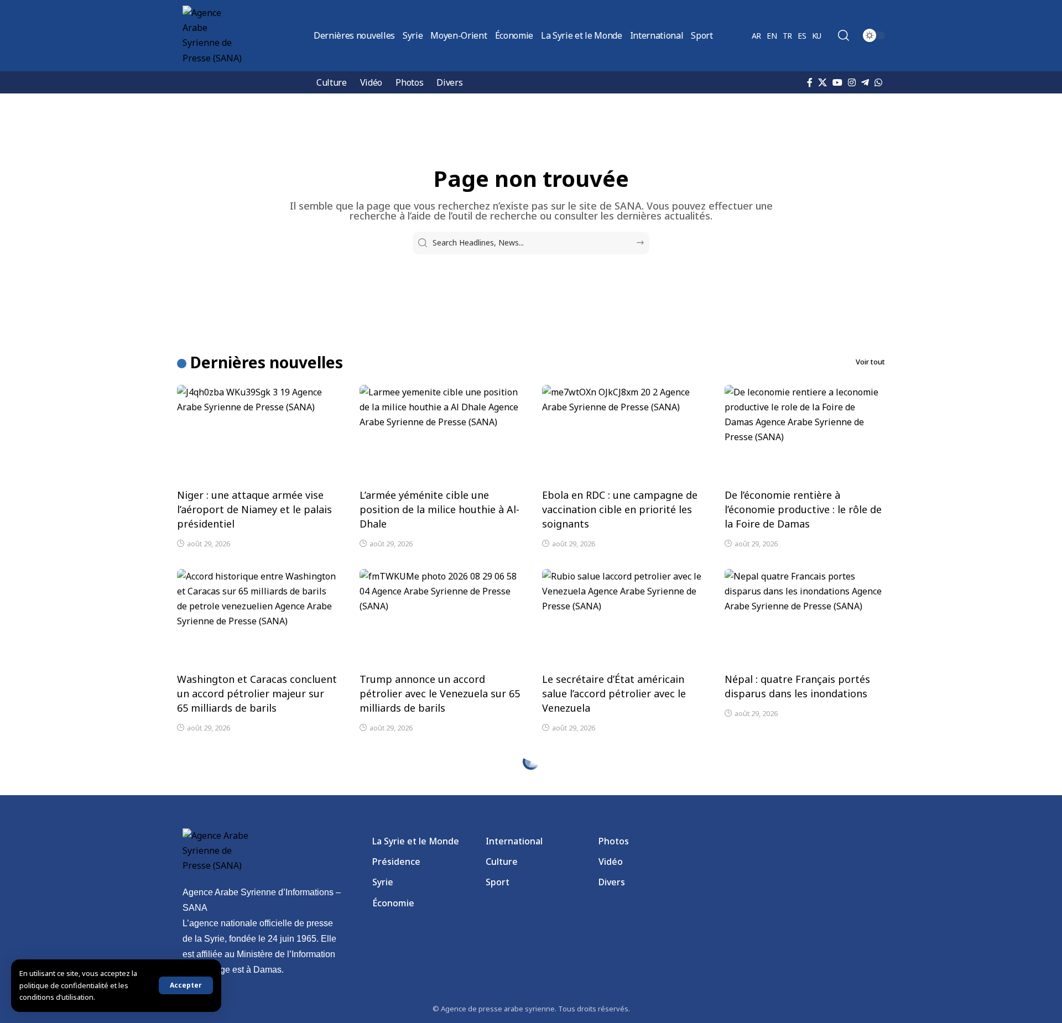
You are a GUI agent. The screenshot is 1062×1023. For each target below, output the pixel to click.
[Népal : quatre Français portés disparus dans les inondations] (805, 617)
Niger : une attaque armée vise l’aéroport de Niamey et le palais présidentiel (254, 509)
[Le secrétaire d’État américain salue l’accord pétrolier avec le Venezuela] (622, 617)
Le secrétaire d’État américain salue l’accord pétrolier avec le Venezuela (614, 693)
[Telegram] (865, 82)
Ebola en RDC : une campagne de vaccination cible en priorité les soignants (619, 509)
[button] (186, 985)
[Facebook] (809, 82)
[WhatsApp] (878, 82)
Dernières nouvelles (266, 362)
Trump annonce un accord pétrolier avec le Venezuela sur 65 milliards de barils (440, 693)
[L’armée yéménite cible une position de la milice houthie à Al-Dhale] (440, 433)
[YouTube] (837, 82)
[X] (822, 82)
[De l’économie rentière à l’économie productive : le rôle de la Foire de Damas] (805, 433)
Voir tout (870, 362)
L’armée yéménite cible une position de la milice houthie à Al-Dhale (439, 509)
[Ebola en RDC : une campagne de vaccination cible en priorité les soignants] (622, 433)
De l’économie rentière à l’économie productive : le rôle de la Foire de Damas (803, 509)
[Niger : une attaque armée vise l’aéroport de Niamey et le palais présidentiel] (257, 433)
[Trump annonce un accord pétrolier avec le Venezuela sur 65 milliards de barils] (440, 617)
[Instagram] (851, 82)
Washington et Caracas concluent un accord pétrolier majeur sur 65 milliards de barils (257, 693)
